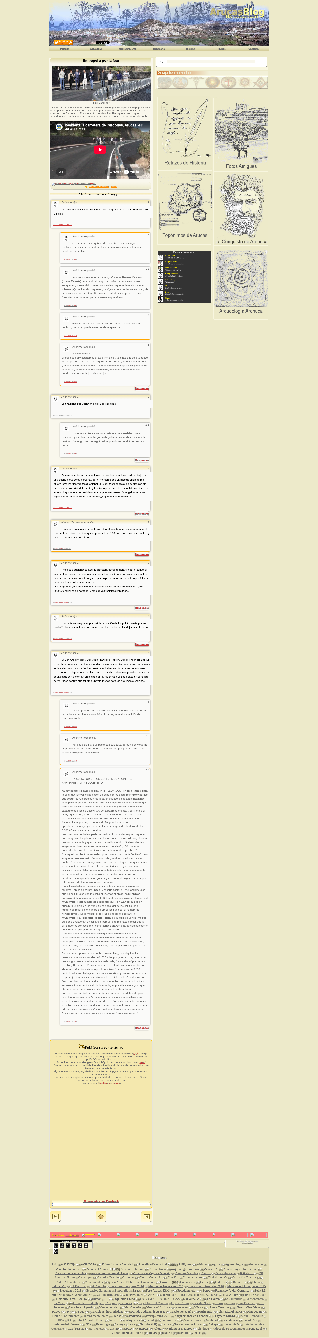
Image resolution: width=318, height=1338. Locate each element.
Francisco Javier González (232, 1290)
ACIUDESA (88, 1264)
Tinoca (166, 1324)
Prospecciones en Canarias (191, 1316)
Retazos (114, 1320)
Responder (142, 388)
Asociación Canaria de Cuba (109, 1273)
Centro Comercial (150, 1277)
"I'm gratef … (171, 282)
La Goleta (213, 1299)
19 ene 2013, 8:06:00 (62, 548)
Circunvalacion (193, 1277)
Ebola (256, 1282)
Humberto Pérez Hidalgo (71, 1299)
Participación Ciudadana (107, 1311)
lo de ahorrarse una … (175, 288)
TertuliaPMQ (148, 1324)
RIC (69, 1320)
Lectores (126, 1303)
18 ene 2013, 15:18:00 (62, 507)
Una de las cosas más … (175, 294)
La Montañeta (255, 1299)
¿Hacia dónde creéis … (175, 300)
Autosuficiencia (226, 1273)
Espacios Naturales (98, 1290)
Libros (219, 1303)
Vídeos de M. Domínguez (228, 1328)
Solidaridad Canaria (67, 1324)
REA (61, 1320)
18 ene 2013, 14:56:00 (70, 259)
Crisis (204, 1282)
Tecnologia (103, 1324)
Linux (231, 1303)
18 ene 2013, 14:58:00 (62, 415)
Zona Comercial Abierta (127, 1333)
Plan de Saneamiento (65, 1316)
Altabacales (255, 1264)
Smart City (250, 1320)
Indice (221, 48)
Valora (157, 1328)
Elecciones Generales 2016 (206, 1286)
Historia (190, 48)
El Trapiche (98, 1286)
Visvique (203, 1328)
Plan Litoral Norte (230, 1311)
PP (67, 1311)
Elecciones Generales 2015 (165, 1286)
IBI (106, 1299)
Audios (206, 1273)
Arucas (114, 187)
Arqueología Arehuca (185, 1269)
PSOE (80, 1311)
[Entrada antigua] (146, 1217)
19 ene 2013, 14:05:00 (62, 638)
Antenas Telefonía (132, 1269)
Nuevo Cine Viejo (248, 1307)
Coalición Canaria (244, 1277)
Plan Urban (254, 1311)
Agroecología (234, 1264)
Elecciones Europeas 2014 (126, 1286)
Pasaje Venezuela (181, 1311)
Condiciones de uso (109, 1082)
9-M (54, 1264)
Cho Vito (173, 1277)
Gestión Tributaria (107, 1294)
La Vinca (59, 1303)
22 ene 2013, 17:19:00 (70, 761)
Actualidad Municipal (99, 187)
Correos (165, 1282)
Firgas (137, 1290)
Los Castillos (247, 1303)
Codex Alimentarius (69, 1282)
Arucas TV (211, 1269)
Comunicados (94, 1282)
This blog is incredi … (174, 264)
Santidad (212, 1320)
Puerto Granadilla (251, 1316)
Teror (131, 1324)
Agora (216, 1264)
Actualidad (96, 48)
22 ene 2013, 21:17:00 (70, 335)
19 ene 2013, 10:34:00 (62, 602)
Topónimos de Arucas (188, 1324)
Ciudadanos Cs (217, 1277)
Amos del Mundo (98, 1269)
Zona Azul (255, 1328)
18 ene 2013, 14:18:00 (62, 224)
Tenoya (120, 1324)
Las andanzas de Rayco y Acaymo (95, 1303)
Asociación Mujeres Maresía (151, 1273)
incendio (183, 1333)
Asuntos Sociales (187, 1273)
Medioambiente (127, 48)
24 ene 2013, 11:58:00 (70, 381)
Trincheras (98, 1328)
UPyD (128, 1328)
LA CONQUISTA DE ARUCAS (160, 1299)
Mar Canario (132, 1307)
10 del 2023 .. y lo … (174, 276)
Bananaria (159, 48)
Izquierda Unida (124, 1299)
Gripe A (151, 1294)
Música (198, 1307)
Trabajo (213, 1324)
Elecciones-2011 (70, 1290)
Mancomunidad (109, 1307)
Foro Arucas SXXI (158, 1290)
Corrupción (187, 1282)
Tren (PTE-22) (76, 1328)
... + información (72, 1235)
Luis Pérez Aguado (81, 1307)
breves (152, 1333)
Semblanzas (230, 1320)
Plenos (117, 1316)
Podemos (135, 1316)
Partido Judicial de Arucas (148, 1311)
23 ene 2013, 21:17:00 (70, 1021)
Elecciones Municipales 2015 (246, 1286)
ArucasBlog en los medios (240, 1269)
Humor (96, 1299)
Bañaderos (247, 1273)
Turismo (113, 1328)
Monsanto (182, 1307)
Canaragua (85, 1277)
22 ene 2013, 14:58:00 (70, 726)
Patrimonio (205, 1311)
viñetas (196, 1333)
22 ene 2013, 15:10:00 (70, 305)
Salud (150, 1320)
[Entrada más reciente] (55, 1217)
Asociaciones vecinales (70, 1273)
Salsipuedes (132, 1320)
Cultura (220, 1282)
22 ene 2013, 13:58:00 (62, 692)
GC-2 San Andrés (81, 1294)
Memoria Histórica (158, 1307)
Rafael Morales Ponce (90, 1320)
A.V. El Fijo (68, 1264)
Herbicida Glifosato (175, 1294)
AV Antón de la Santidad (117, 1264)
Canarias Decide (108, 1277)
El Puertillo (78, 1286)
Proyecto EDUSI (224, 1316)
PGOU (56, 1311)
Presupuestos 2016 (158, 1316)
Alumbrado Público (69, 1269)
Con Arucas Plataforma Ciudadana (132, 1282)
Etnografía (121, 1290)
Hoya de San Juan (254, 1294)
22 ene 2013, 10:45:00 (70, 453)
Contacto (253, 48)
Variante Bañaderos (179, 1328)
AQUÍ (135, 1053)
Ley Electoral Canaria (153, 1303)
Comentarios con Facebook (101, 1201)
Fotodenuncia (186, 1290)
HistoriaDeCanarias (205, 1294)
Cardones (128, 1277)
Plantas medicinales (95, 1316)
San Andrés (169, 1320)
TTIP (88, 1324)
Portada (64, 48)
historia (167, 1333)
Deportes (239, 1282)
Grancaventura (133, 1294)
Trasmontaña (231, 1324)
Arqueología (157, 1269)
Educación (59, 1286)
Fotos (206, 1290)
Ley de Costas (180, 1303)
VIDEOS (142, 1328)
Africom (202, 1264)
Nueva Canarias (219, 1307)
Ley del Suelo (202, 1303)
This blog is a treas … (174, 258)
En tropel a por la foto (101, 60)
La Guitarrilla (234, 1299)
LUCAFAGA (191, 1299)
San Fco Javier (193, 1320)
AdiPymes (185, 1264)
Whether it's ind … (173, 270)
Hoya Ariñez (230, 1294)
